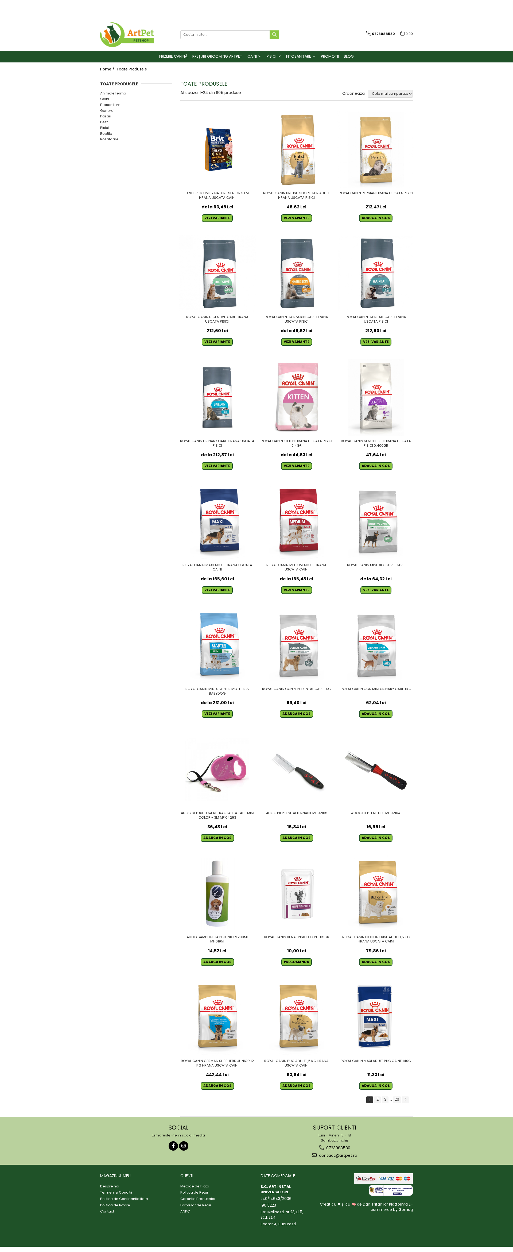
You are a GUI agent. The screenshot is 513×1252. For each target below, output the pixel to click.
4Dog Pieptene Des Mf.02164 (376, 813)
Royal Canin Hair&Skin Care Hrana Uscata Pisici (296, 319)
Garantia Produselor (198, 1198)
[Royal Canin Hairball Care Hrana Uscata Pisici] (375, 273)
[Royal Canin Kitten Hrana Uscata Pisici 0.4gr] (296, 397)
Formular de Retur (195, 1205)
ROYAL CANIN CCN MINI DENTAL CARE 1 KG (296, 689)
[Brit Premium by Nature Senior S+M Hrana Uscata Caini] (217, 149)
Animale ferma (113, 93)
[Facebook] (173, 1146)
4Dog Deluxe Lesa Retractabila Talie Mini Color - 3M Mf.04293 (217, 815)
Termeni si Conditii (116, 1192)
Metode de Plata (194, 1186)
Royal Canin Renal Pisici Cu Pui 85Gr (296, 937)
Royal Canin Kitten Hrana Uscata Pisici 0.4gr (296, 443)
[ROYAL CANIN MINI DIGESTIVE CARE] (375, 521)
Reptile (106, 133)
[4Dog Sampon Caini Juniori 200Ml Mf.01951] (217, 893)
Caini (104, 98)
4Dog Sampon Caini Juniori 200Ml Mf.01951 (217, 939)
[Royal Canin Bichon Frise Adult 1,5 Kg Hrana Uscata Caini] (375, 893)
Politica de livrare (115, 1205)
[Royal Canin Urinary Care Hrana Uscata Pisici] (217, 397)
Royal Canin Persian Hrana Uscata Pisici (376, 193)
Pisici (104, 127)
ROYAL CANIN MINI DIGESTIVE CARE (376, 565)
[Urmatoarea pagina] (405, 1099)
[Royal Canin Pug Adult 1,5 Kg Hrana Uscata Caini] (296, 1017)
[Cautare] (274, 34)
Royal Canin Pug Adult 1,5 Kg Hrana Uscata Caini (296, 1063)
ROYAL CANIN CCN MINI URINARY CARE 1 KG (376, 689)
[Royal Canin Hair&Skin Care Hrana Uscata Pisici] (296, 273)
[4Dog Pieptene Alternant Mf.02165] (296, 769)
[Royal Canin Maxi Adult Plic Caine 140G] (375, 1017)
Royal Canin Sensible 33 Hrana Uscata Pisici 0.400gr (376, 443)
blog (349, 56)
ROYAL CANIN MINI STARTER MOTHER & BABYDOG (217, 691)
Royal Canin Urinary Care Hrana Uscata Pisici (217, 443)
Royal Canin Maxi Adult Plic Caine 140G (376, 1061)
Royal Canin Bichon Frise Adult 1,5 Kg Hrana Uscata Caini (376, 939)
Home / (107, 69)
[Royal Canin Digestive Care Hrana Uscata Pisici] (217, 273)
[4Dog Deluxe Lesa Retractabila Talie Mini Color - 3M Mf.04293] (217, 769)
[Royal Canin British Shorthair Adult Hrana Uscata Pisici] (296, 149)
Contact (107, 1211)
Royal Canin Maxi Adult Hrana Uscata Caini (217, 567)
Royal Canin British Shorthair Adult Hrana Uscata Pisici (296, 195)
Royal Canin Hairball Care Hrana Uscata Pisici (376, 319)
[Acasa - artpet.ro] (127, 34)
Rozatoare (109, 139)
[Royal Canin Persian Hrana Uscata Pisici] (375, 149)
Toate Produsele (131, 69)
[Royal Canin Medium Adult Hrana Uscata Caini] (296, 521)
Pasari (105, 116)
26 (397, 1099)
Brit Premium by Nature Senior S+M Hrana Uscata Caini (217, 195)
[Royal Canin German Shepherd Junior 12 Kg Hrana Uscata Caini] (217, 1017)
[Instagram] (183, 1146)
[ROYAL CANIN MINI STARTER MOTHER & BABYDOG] (217, 645)
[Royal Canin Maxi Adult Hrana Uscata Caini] (217, 521)
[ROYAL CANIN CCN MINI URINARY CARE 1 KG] (375, 645)
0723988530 (337, 1148)
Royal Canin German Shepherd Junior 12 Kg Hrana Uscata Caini (217, 1063)
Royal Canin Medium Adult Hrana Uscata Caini (296, 567)
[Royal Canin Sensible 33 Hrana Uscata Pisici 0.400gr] (375, 397)
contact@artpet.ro (337, 1155)
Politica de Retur (194, 1192)
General (107, 110)
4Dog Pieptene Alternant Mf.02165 (296, 813)
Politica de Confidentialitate (124, 1198)
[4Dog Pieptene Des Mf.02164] (375, 769)
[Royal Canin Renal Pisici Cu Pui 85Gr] (296, 893)
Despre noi (109, 1186)
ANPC (185, 1211)
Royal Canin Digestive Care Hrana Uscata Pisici (217, 319)
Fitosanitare (110, 104)
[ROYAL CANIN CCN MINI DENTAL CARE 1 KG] (296, 645)
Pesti (104, 122)
